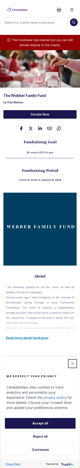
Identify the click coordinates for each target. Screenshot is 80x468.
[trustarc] (67, 463)
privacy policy (55, 397)
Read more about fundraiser (27, 338)
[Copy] (59, 128)
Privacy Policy (13, 463)
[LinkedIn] (40, 128)
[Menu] (72, 10)
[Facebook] (21, 128)
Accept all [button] (40, 423)
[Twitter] (31, 128)
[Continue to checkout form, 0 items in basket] (60, 10)
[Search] (74, 22)
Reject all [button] (40, 436)
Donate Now (40, 114)
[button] (72, 363)
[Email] (49, 128)
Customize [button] (40, 449)
